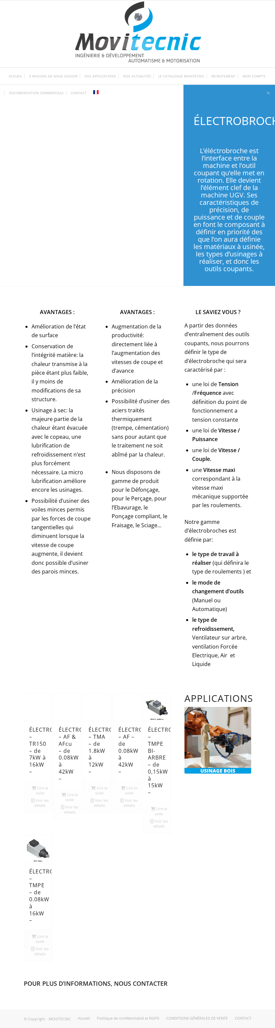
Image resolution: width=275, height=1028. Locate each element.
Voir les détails (41, 803)
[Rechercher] (267, 92)
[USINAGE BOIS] (217, 740)
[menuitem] (15, 76)
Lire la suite (42, 790)
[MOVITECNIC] (137, 33)
